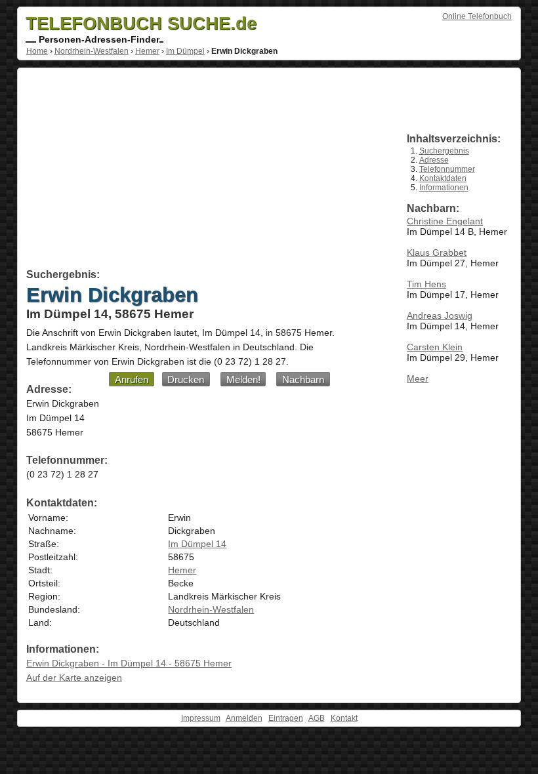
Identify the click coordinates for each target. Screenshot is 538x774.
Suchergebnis (444, 150)
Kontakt (344, 718)
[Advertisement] (201, 170)
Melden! (243, 379)
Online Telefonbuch (477, 16)
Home (37, 51)
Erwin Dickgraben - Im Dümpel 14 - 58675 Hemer (129, 663)
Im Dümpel (185, 51)
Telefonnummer (447, 169)
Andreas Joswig (439, 315)
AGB (316, 718)
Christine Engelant (445, 221)
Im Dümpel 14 (197, 544)
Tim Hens (426, 284)
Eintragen (285, 718)
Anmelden (244, 718)
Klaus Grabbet (436, 252)
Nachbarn (303, 379)
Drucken (185, 379)
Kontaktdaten (442, 178)
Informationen (443, 187)
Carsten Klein (435, 347)
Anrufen (131, 379)
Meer (417, 378)
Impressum (200, 718)
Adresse (434, 160)
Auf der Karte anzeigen (74, 677)
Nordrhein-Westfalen (91, 51)
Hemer (147, 51)
